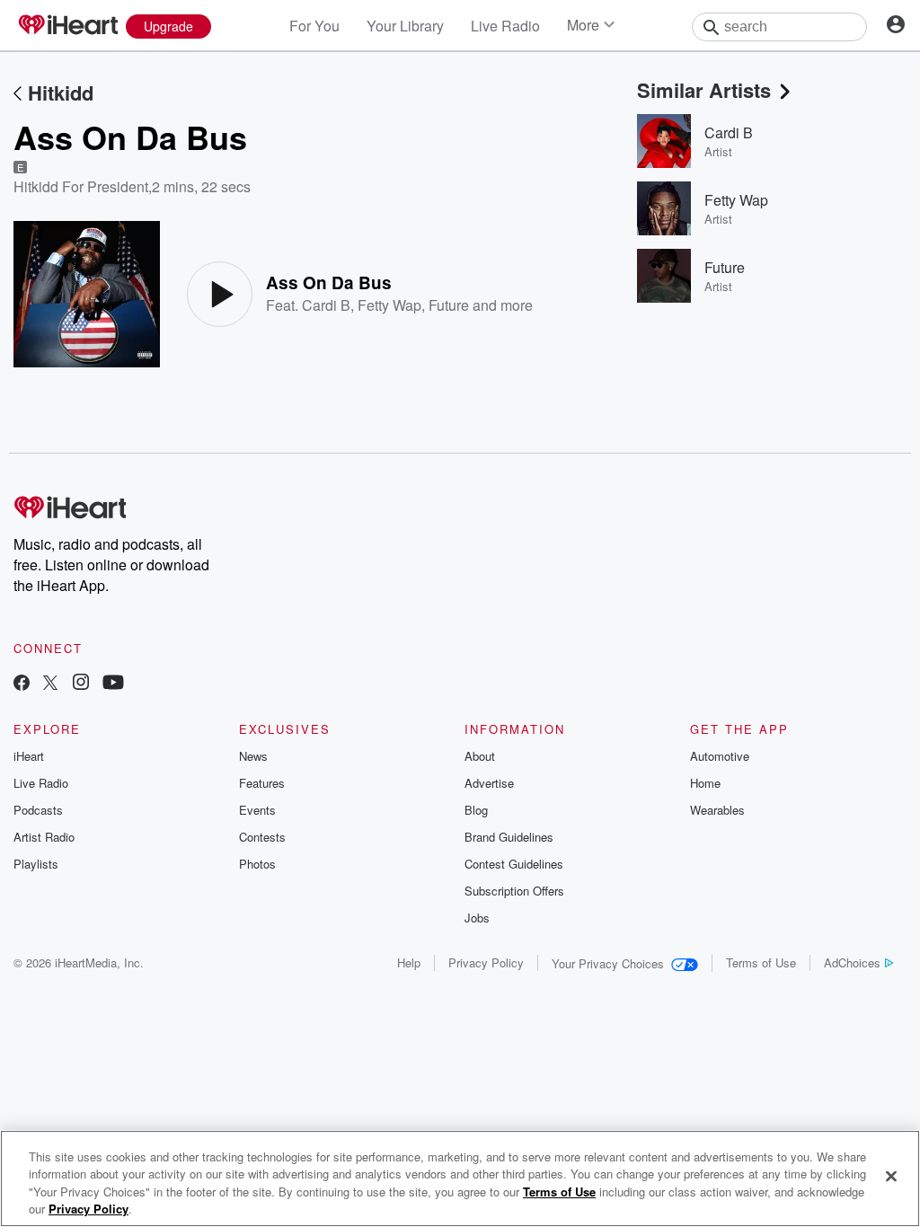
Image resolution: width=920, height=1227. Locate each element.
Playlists (35, 863)
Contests (262, 836)
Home (705, 782)
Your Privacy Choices (608, 963)
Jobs (477, 917)
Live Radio (505, 25)
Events (257, 809)
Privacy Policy (486, 962)
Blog (476, 809)
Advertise (489, 782)
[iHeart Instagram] (81, 684)
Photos (257, 863)
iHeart (28, 755)
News (253, 755)
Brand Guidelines (508, 836)
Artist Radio (44, 836)
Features (262, 782)
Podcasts (38, 809)
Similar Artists (704, 89)
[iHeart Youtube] (113, 684)
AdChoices (852, 962)
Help (408, 962)
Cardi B (326, 305)
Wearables (717, 809)
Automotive (719, 755)
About (479, 755)
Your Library (405, 25)
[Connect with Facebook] (21, 684)
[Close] (891, 1176)
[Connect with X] (50, 684)
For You (314, 25)
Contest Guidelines (513, 863)
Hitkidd (60, 92)
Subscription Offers (514, 890)
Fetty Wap (389, 305)
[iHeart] (67, 26)
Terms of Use (761, 962)
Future (449, 305)
